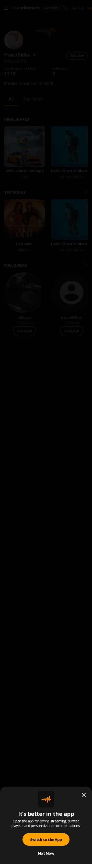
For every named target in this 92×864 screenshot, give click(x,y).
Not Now (46, 853)
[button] (46, 432)
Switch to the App (46, 839)
